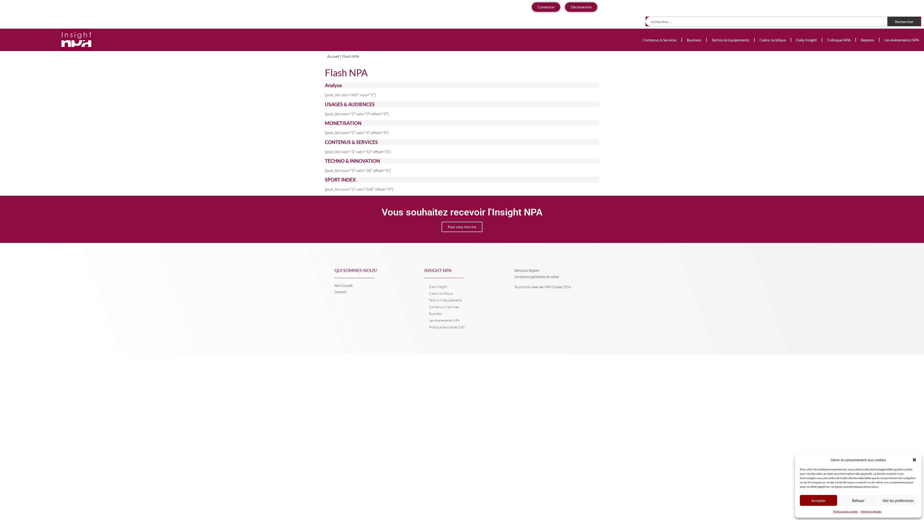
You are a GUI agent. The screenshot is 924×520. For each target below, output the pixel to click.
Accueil (333, 56)
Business (694, 40)
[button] (914, 459)
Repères (867, 40)
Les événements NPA (901, 40)
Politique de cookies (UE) (447, 327)
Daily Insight (806, 40)
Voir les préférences (898, 500)
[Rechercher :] (766, 21)
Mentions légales (870, 511)
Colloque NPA (839, 40)
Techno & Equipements (730, 40)
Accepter (818, 500)
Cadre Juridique (772, 40)
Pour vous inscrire (462, 227)
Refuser (858, 500)
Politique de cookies (845, 511)
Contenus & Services (660, 40)
